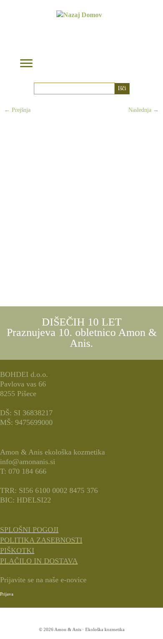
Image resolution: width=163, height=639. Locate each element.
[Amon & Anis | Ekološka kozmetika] (79, 39)
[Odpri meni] (26, 64)
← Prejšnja (17, 110)
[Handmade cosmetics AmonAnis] (81, 205)
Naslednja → (143, 110)
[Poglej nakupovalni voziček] (134, 60)
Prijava (6, 593)
